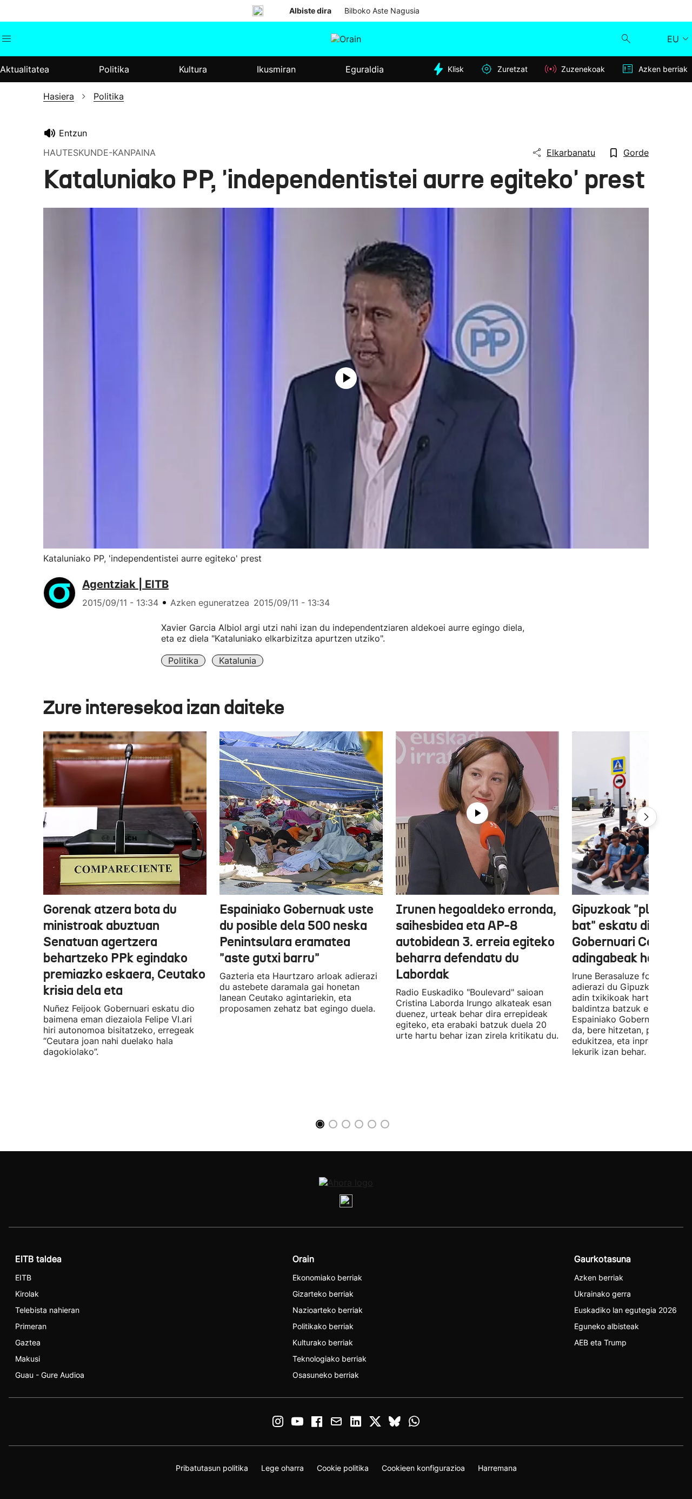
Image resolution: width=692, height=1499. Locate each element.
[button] (646, 817)
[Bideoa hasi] (346, 378)
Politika (183, 660)
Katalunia (237, 660)
